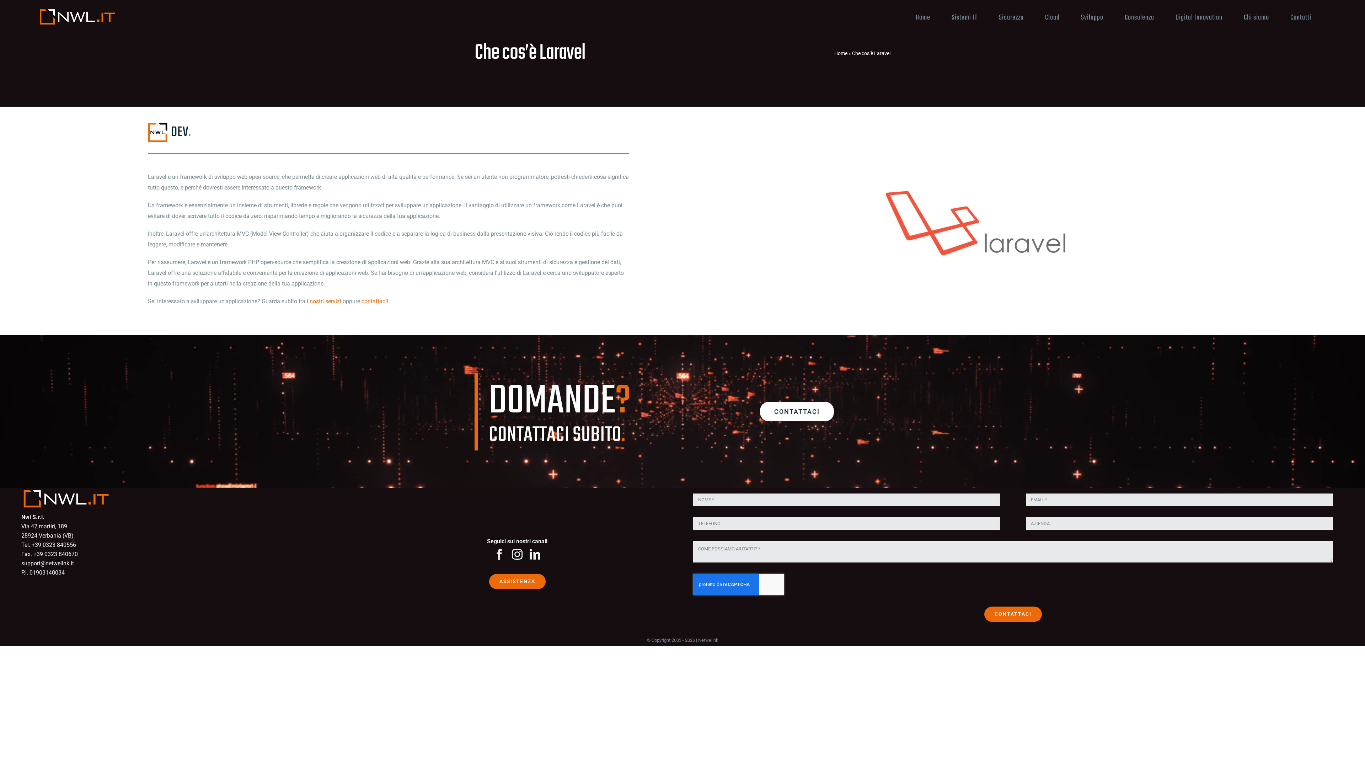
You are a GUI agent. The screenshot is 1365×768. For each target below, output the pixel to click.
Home (840, 53)
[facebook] (499, 554)
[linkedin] (535, 554)
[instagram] (517, 554)
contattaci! (375, 301)
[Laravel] (976, 154)
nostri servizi (325, 301)
